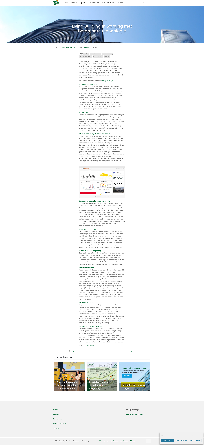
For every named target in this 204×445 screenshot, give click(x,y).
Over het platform (59, 424)
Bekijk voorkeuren (195, 440)
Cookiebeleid (117, 441)
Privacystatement (105, 441)
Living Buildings (107, 81)
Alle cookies (167, 440)
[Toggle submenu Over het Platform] (108, 6)
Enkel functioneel (181, 440)
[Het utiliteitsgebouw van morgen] (134, 376)
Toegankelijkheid (129, 441)
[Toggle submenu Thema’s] (74, 6)
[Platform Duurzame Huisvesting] (56, 4)
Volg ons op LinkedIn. (135, 414)
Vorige (73, 351)
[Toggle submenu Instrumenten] (94, 6)
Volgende (132, 351)
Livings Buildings (89, 345)
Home (55, 410)
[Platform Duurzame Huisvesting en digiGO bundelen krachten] (69, 376)
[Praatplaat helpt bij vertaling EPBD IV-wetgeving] (102, 376)
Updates (56, 414)
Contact (56, 428)
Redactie (86, 47)
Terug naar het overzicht (68, 47)
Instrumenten (58, 419)
